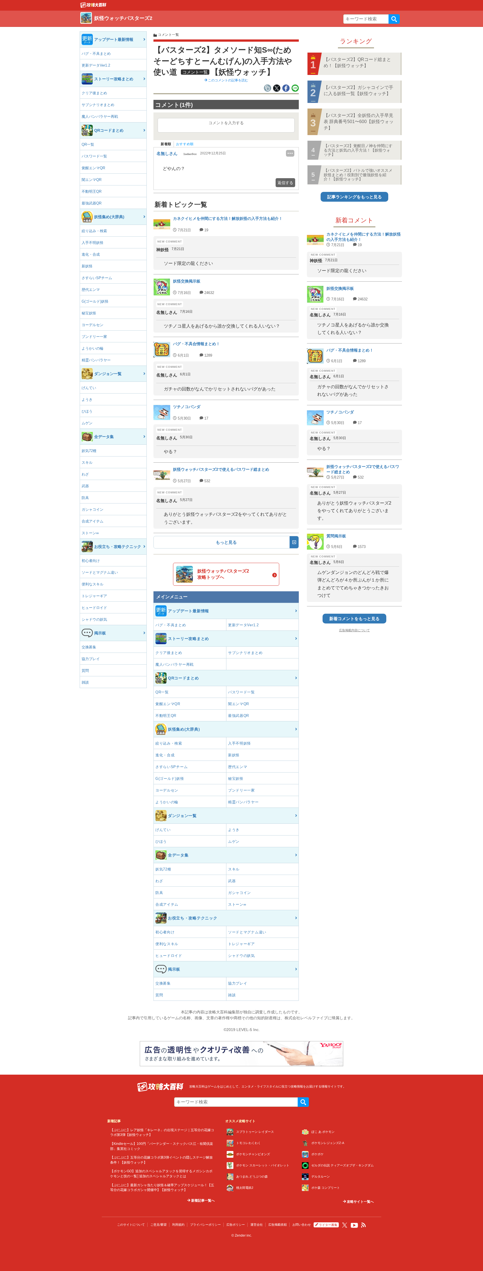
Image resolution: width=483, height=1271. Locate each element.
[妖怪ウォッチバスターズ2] (93, 6)
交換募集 (89, 647)
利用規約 (178, 1224)
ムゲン (87, 423)
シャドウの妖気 (94, 619)
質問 (85, 671)
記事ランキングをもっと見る (354, 196)
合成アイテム (92, 521)
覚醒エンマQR (93, 168)
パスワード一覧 (94, 156)
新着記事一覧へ (202, 1200)
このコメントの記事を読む (227, 80)
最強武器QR (91, 203)
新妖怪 (87, 266)
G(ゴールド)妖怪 (95, 301)
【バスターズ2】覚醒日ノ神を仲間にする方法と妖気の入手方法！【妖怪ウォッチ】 (358, 150)
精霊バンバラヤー (96, 360)
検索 (394, 19)
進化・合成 (91, 254)
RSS (363, 1225)
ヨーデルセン (92, 325)
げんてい (89, 388)
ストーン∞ (90, 533)
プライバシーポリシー (205, 1224)
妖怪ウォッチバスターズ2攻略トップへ (223, 574)
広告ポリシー (235, 1224)
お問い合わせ (301, 1224)
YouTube (354, 1225)
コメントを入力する (226, 123)
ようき (87, 399)
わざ (85, 474)
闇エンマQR (91, 180)
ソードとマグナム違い (100, 572)
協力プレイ (91, 659)
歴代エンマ (91, 290)
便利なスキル (92, 584)
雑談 (85, 682)
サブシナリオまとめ (98, 105)
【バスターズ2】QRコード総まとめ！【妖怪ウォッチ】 (357, 62)
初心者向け (91, 561)
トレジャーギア (94, 596)
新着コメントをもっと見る (354, 618)
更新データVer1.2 (96, 65)
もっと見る (226, 542)
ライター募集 (328, 1225)
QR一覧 (88, 144)
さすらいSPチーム (97, 278)
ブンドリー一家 (94, 337)
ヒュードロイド (94, 608)
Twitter (345, 1225)
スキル (87, 462)
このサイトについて (131, 1224)
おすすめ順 (185, 144)
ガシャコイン (92, 509)
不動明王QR (91, 191)
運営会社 (256, 1224)
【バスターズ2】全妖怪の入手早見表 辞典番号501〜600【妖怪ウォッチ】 (359, 121)
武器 (85, 486)
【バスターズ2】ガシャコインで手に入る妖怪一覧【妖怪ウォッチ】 (358, 90)
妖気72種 (89, 451)
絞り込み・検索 (94, 231)
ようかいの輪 (92, 348)
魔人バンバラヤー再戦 (100, 116)
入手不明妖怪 (92, 243)
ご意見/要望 (158, 1224)
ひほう (87, 411)
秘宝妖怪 (89, 313)
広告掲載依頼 (277, 1224)
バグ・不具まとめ (96, 53)
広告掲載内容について (354, 630)
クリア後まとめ (94, 93)
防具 (85, 498)
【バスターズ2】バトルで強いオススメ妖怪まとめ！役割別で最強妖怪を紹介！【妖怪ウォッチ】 (358, 174)
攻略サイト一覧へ (360, 1202)
